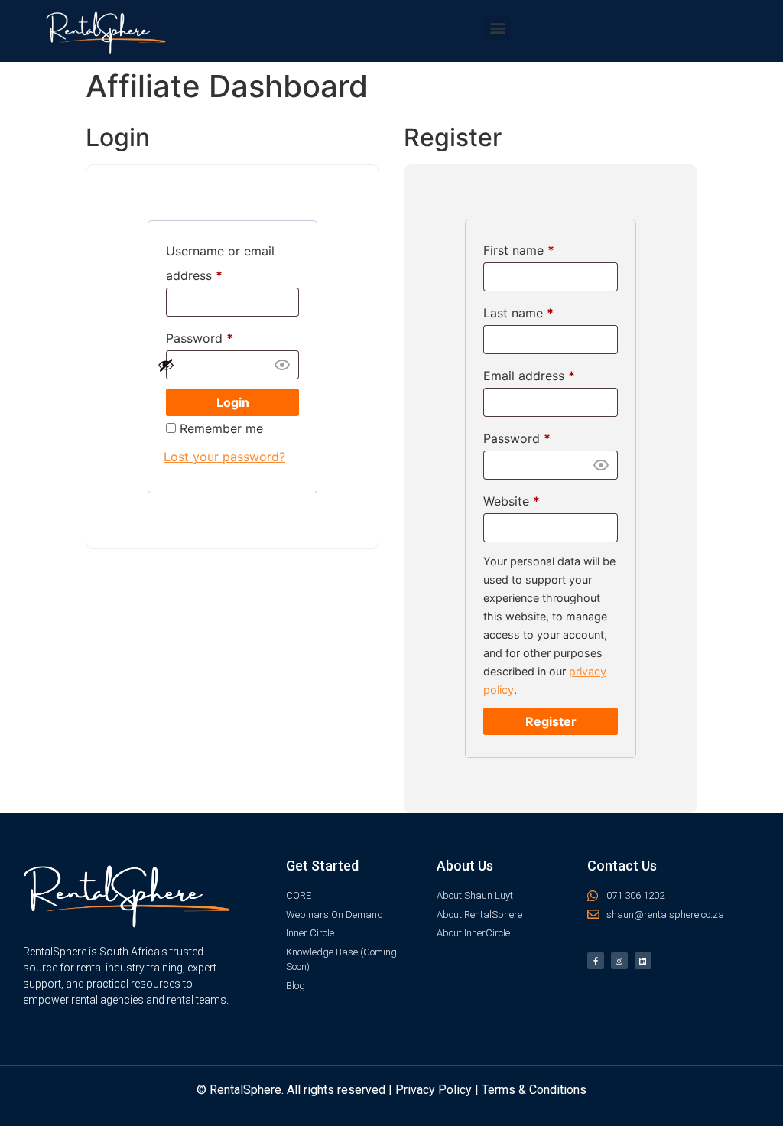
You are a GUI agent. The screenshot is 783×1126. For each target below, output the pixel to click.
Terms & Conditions (534, 1089)
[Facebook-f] (595, 960)
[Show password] (224, 364)
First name (518, 250)
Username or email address (220, 263)
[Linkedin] (643, 960)
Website (511, 501)
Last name (518, 313)
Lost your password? (224, 456)
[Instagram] (619, 960)
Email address (529, 375)
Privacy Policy (433, 1089)
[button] (497, 27)
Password (199, 338)
